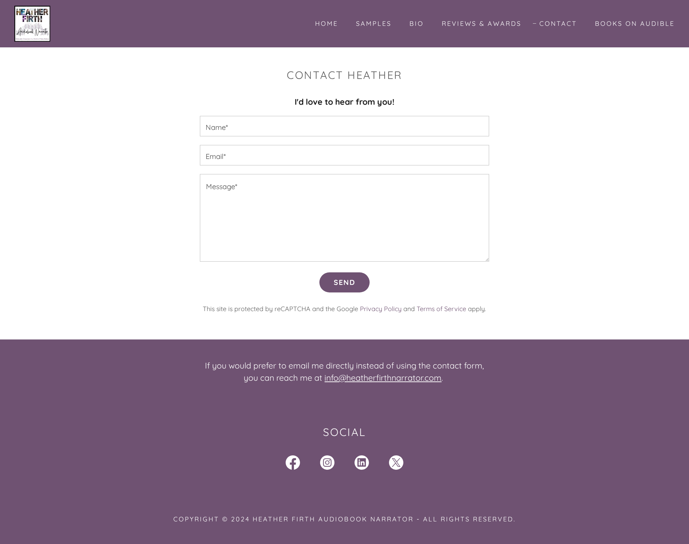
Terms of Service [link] (441, 309)
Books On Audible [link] (635, 23)
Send (344, 282)
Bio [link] (416, 23)
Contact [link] (558, 23)
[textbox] (344, 126)
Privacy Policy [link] (381, 309)
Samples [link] (374, 23)
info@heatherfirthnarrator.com (382, 377)
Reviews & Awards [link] (481, 23)
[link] (32, 23)
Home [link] (326, 23)
